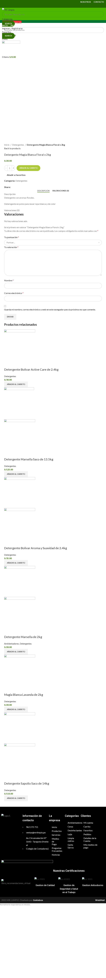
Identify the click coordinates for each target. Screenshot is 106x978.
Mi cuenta (88, 822)
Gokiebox (38, 900)
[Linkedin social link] (56, 6)
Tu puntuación (11, 237)
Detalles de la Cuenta (90, 839)
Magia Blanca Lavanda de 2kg (23, 694)
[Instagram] (14, 823)
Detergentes (18, 144)
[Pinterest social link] (53, 6)
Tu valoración (11, 247)
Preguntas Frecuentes (57, 849)
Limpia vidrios (71, 839)
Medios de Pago (55, 841)
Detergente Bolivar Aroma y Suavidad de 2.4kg (35, 548)
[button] (16, 384)
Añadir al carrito (28, 168)
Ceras (70, 826)
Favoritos (88, 830)
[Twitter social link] (49, 6)
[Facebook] (6, 823)
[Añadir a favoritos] (14, 364)
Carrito (87, 826)
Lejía (70, 834)
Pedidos (87, 834)
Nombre (9, 280)
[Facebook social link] (46, 6)
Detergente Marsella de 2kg (23, 637)
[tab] (43, 191)
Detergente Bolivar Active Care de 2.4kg (31, 369)
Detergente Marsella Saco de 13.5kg (28, 459)
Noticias (56, 854)
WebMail (100, 900)
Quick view (7, 364)
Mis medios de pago (90, 846)
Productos (57, 831)
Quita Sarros (71, 846)
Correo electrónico (13, 293)
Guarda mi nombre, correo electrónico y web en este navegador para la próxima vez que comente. (50, 309)
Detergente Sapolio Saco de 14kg (26, 783)
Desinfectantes (73, 830)
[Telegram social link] (60, 6)
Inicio (7, 144)
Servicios (56, 834)
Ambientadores (11, 643)
